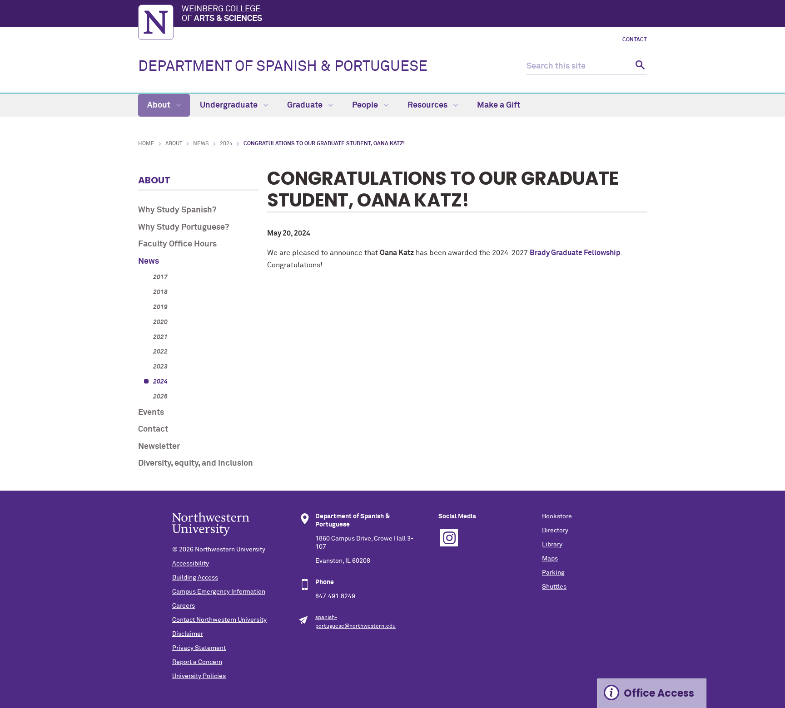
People (366, 105)
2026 (160, 396)
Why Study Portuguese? (183, 227)
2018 (160, 292)
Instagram (449, 537)
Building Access (195, 578)
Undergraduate (229, 105)
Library (552, 544)
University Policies (199, 676)
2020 (160, 322)
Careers (183, 606)
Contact (634, 40)
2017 (160, 277)
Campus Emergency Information (218, 592)
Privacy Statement (199, 648)
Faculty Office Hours (177, 244)
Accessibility (190, 563)
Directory (555, 530)
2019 (160, 307)
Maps (550, 559)
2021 (160, 337)
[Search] (639, 66)
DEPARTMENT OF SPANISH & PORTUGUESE (282, 66)
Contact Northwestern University (219, 620)
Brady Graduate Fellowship (575, 252)
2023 (160, 367)
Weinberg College (222, 14)
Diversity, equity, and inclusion (195, 463)
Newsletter (159, 446)
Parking (553, 573)
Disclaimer (187, 634)
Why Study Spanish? (177, 210)
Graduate (305, 105)
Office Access (659, 693)
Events (151, 412)
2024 (226, 144)
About (159, 105)
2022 (160, 352)
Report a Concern (197, 662)
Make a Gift (498, 105)
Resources (428, 105)
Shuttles (554, 587)
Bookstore (557, 516)
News (201, 144)
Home (146, 144)
